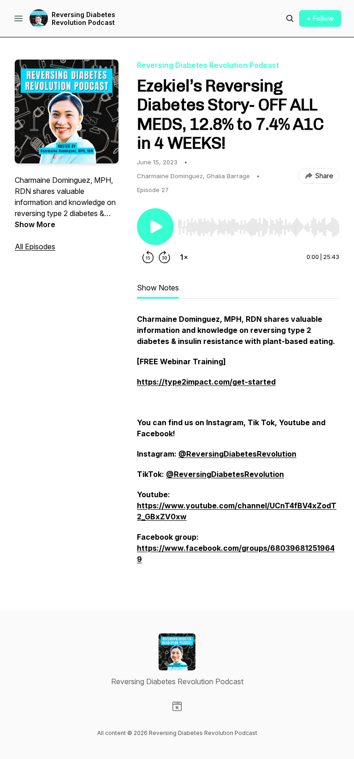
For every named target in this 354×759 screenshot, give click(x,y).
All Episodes (35, 246)
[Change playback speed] (184, 257)
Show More (35, 224)
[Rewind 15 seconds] (148, 257)
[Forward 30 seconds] (164, 257)
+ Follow (320, 18)
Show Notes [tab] (158, 287)
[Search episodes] (290, 18)
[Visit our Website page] (177, 706)
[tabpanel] (238, 443)
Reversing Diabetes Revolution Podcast (83, 19)
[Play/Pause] (155, 226)
